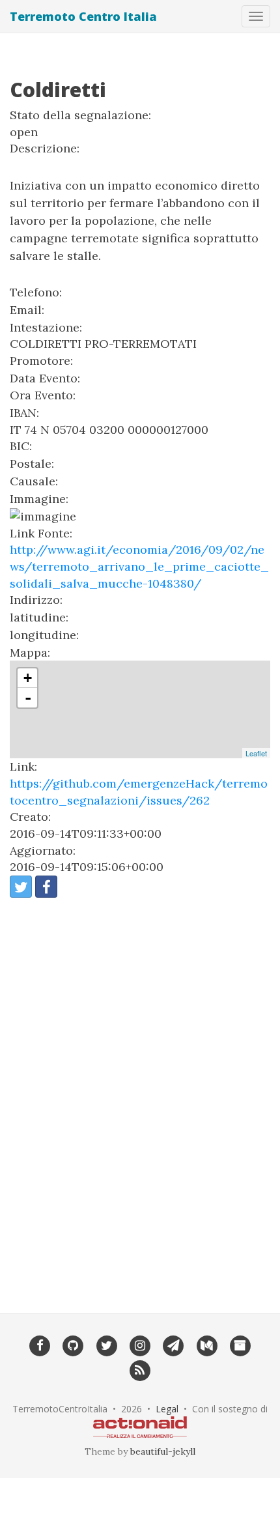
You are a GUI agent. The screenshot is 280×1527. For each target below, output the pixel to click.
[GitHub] (73, 1344)
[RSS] (140, 1369)
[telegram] (173, 1344)
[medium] (207, 1344)
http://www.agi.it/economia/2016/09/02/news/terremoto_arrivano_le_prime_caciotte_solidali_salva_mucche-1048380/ (139, 566)
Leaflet (256, 753)
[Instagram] (140, 1344)
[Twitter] (106, 1344)
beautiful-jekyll (162, 1451)
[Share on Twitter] (21, 887)
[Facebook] (39, 1344)
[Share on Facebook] (46, 887)
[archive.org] (240, 1344)
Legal (167, 1409)
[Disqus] (140, 1097)
